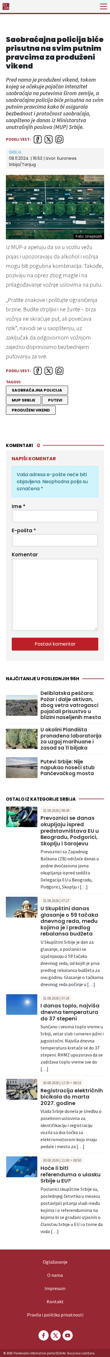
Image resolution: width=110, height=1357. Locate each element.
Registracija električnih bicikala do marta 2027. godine (71, 1097)
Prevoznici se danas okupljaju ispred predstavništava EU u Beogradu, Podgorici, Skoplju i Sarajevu (69, 830)
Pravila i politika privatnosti (55, 1315)
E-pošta (24, 530)
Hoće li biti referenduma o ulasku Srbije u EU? (70, 1174)
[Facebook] (43, 1335)
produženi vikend (31, 410)
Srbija (15, 152)
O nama (55, 1275)
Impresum (55, 1288)
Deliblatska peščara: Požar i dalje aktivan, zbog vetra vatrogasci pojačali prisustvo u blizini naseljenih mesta (70, 705)
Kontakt (55, 1301)
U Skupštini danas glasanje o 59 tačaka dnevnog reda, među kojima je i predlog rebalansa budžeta (69, 921)
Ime (19, 506)
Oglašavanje (55, 1262)
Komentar (25, 554)
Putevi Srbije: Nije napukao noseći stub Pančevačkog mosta (67, 768)
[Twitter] (55, 1335)
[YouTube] (67, 1335)
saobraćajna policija (37, 390)
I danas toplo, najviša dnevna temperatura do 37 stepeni (69, 1012)
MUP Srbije (23, 400)
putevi (55, 400)
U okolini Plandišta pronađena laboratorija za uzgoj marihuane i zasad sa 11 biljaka (70, 739)
